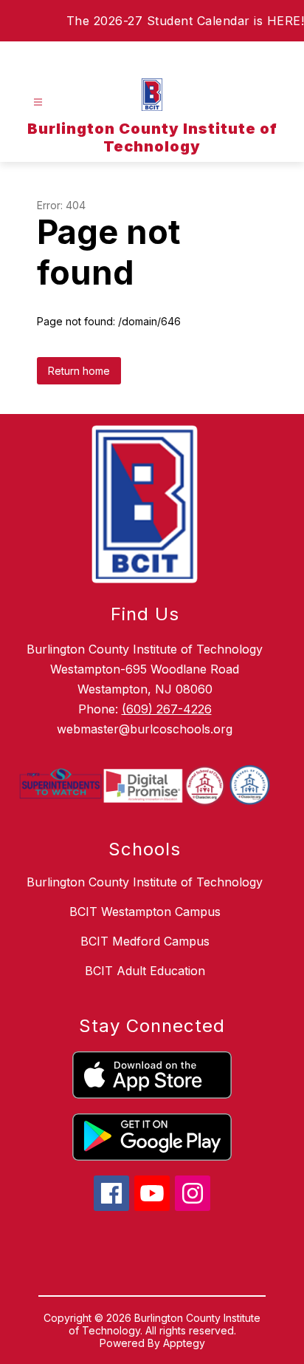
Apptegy (184, 1343)
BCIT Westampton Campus (145, 911)
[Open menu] (38, 102)
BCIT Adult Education (145, 970)
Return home (79, 370)
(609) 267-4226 (167, 709)
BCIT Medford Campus (145, 941)
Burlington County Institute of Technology (145, 882)
